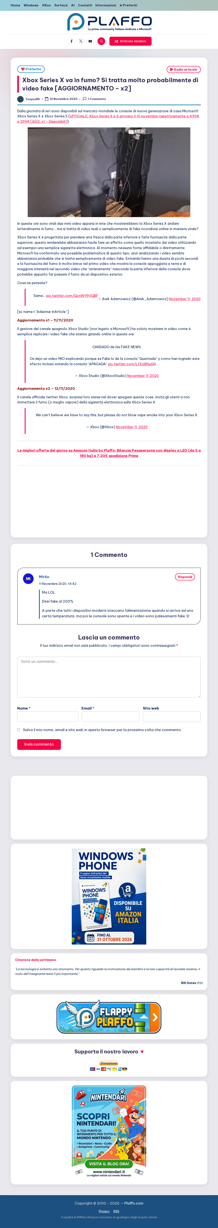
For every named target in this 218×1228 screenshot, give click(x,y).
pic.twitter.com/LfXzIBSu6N (132, 364)
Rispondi (185, 577)
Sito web (151, 708)
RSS (116, 1211)
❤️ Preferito (31, 69)
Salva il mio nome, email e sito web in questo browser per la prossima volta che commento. (102, 729)
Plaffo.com (133, 1203)
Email (88, 708)
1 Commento (97, 99)
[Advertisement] (109, 502)
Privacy (104, 1211)
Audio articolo (185, 69)
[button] (130, 41)
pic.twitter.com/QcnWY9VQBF (72, 295)
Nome (23, 708)
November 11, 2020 (185, 299)
